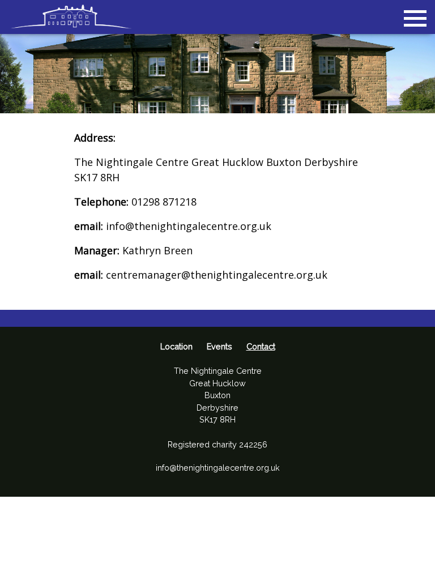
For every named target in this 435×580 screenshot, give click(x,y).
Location (176, 346)
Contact (260, 346)
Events (219, 346)
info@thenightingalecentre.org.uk (218, 467)
